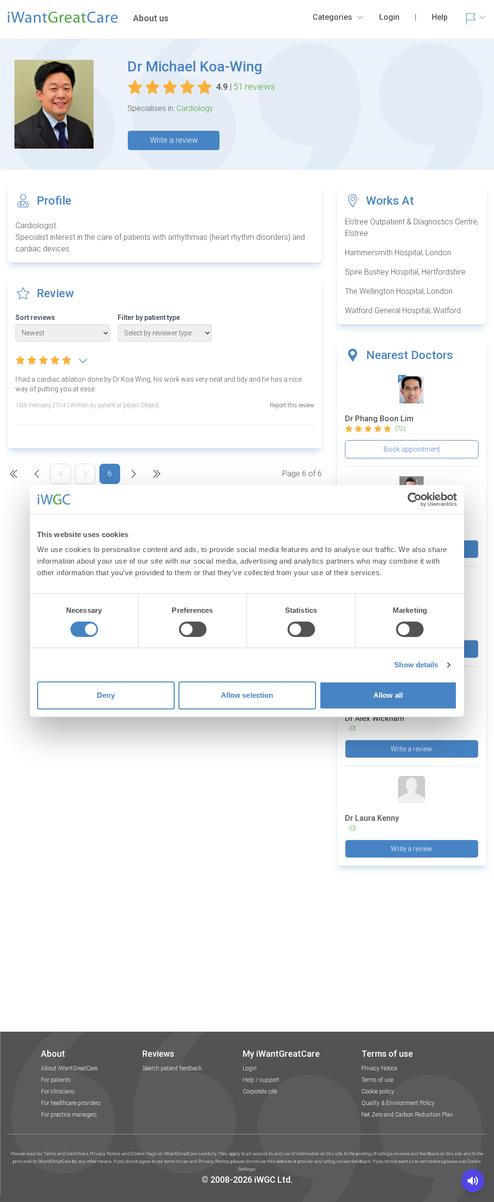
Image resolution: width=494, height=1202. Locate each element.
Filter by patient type (149, 317)
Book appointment (412, 449)
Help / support (261, 1080)
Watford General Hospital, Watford (403, 310)
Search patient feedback (172, 1068)
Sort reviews (35, 317)
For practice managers (69, 1114)
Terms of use (377, 1080)
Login (250, 1068)
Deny (105, 695)
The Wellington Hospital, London (399, 291)
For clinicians (58, 1091)
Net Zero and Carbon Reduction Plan (407, 1114)
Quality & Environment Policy (398, 1103)
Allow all (388, 695)
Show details (416, 665)
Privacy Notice (379, 1068)
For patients (56, 1080)
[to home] (63, 21)
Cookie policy (377, 1091)
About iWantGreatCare (69, 1068)
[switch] (192, 629)
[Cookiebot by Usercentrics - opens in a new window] (414, 499)
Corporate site (260, 1091)
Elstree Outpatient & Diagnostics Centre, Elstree (412, 227)
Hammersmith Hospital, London (398, 252)
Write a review (174, 140)
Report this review (292, 405)
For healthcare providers (71, 1103)
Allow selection (247, 695)
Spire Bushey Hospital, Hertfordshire (405, 271)
